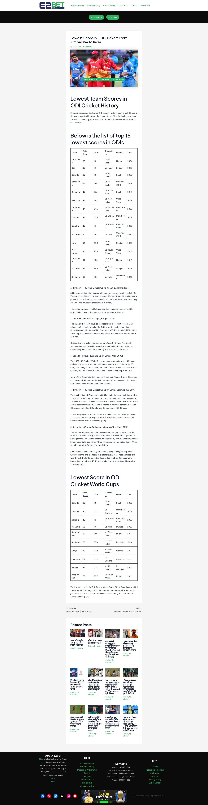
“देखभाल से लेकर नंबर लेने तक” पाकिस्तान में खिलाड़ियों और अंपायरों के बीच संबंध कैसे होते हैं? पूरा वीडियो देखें (129, 687)
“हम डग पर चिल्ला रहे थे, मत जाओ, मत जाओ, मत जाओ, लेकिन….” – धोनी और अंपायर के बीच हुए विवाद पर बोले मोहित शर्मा (130, 724)
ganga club (87, 783)
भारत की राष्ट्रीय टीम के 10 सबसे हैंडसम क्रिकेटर (76, 642)
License (154, 766)
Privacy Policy (154, 779)
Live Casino (123, 5)
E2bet (41, 759)
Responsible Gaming (155, 770)
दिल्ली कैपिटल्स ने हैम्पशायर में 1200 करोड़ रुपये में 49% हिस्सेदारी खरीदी (77, 684)
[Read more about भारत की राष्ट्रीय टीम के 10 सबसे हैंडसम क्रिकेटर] (77, 633)
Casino (134, 5)
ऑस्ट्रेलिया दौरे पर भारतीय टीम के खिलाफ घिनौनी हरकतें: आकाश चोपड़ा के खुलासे (95, 684)
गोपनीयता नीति (145, 5)
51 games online (87, 786)
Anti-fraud (154, 773)
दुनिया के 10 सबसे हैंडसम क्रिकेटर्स (95, 641)
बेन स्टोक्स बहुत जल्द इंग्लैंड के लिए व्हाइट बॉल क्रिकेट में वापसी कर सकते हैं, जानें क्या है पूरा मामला (112, 722)
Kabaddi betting (87, 766)
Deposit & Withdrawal (87, 770)
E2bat (53, 778)
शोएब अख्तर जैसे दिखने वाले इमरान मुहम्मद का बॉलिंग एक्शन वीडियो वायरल (77, 721)
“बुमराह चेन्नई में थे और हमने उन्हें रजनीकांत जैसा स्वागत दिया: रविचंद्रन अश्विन (130, 645)
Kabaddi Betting (77, 5)
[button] (96, 17)
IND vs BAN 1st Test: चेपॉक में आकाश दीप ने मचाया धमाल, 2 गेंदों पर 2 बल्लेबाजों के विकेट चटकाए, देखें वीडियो (112, 687)
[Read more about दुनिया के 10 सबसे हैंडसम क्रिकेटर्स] (95, 633)
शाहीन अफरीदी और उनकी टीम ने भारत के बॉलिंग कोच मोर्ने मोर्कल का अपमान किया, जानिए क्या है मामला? (95, 723)
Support (87, 776)
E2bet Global (155, 783)
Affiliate (154, 776)
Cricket (73, 648)
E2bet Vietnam (87, 779)
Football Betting (93, 5)
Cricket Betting (109, 5)
